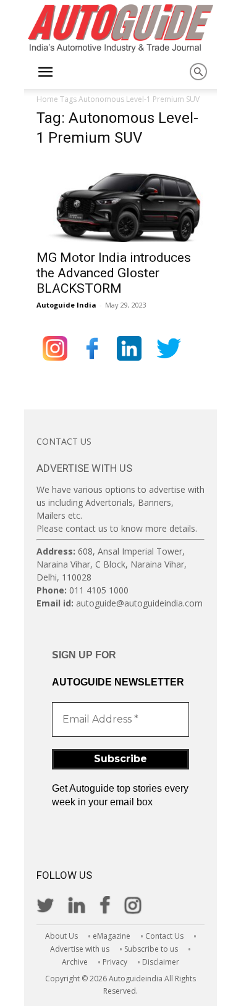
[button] (45, 72)
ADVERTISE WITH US (84, 468)
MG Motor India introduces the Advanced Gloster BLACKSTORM (113, 273)
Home (47, 99)
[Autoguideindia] (120, 28)
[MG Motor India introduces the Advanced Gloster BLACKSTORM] (120, 200)
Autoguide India (66, 304)
